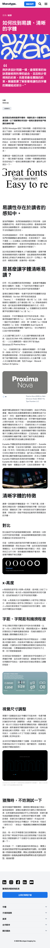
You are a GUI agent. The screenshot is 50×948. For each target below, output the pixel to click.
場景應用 (6, 108)
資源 (10, 15)
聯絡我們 (30, 4)
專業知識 (5, 103)
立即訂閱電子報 (25, 895)
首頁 (4, 15)
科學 (44, 139)
